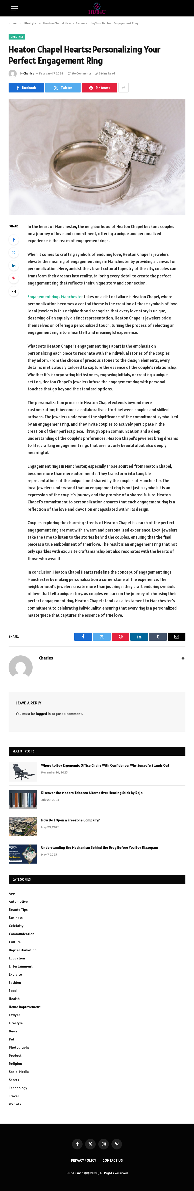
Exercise (15, 974)
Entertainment (21, 966)
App (12, 893)
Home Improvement (25, 1007)
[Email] (14, 291)
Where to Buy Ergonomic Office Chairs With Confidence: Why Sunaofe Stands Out (105, 765)
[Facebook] (14, 240)
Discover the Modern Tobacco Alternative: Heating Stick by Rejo (91, 792)
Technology (18, 1088)
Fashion (15, 982)
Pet (11, 1039)
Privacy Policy (83, 1160)
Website (15, 1104)
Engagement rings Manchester (55, 296)
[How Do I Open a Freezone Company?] (23, 826)
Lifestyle (17, 37)
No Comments (81, 73)
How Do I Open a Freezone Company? (70, 820)
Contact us (113, 1160)
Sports (14, 1079)
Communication (21, 934)
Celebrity (16, 925)
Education (17, 958)
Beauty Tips (18, 909)
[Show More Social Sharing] (123, 87)
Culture (15, 942)
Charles (28, 73)
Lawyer (14, 1015)
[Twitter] (14, 253)
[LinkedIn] (14, 265)
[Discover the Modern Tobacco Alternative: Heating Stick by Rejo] (23, 799)
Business (15, 917)
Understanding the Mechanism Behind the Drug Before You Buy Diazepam (99, 847)
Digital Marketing (23, 950)
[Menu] (14, 8)
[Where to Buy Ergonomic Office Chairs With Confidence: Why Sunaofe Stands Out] (23, 772)
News (13, 1031)
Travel (14, 1096)
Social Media (19, 1071)
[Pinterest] (14, 278)
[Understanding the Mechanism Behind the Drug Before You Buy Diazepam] (23, 854)
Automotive (18, 901)
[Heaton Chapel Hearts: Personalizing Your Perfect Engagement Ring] (97, 157)
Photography (19, 1047)
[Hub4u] (97, 8)
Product (15, 1055)
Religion (15, 1063)
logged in (43, 713)
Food (13, 990)
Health (14, 998)
